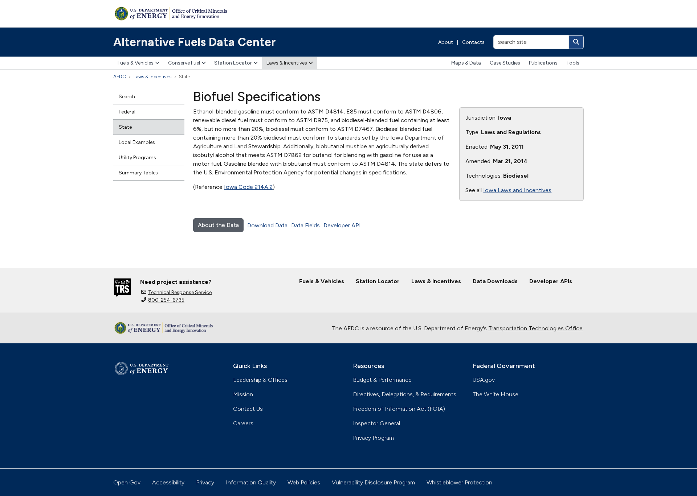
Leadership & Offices (260, 379)
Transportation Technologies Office (535, 328)
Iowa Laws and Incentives (517, 190)
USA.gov (484, 379)
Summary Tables (138, 173)
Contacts (473, 42)
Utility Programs (137, 157)
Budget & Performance (382, 379)
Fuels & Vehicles (136, 63)
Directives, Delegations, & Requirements (404, 394)
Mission (243, 394)
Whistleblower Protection (459, 482)
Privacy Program (373, 437)
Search (127, 97)
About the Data (218, 225)
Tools (572, 63)
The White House (495, 394)
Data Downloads (495, 281)
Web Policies (304, 482)
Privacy (205, 482)
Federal (127, 112)
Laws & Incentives (286, 63)
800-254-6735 (166, 300)
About (445, 42)
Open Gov (126, 482)
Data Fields (305, 225)
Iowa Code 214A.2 (248, 186)
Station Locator (233, 63)
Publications (543, 63)
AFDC (119, 76)
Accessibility (168, 482)
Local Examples (137, 142)
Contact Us (248, 408)
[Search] (576, 42)
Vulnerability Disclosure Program (373, 482)
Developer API (342, 225)
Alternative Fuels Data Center (194, 42)
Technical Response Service (180, 292)
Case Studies (505, 63)
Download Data (267, 225)
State (125, 127)
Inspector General (376, 423)
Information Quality (251, 482)
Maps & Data (466, 63)
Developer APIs (550, 281)
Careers (243, 423)
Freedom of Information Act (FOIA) (399, 408)
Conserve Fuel (184, 63)
